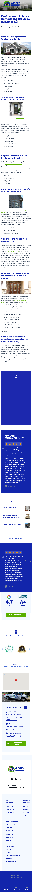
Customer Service (13, 812)
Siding (25, 806)
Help (7, 800)
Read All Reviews (15, 615)
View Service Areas (17, 743)
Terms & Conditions (16, 877)
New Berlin (10, 828)
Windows (26, 803)
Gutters (26, 815)
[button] (16, 680)
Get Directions (11, 720)
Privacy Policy (16, 875)
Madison (9, 834)
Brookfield (10, 825)
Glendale (9, 831)
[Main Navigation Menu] (28, 4)
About (8, 850)
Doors (25, 809)
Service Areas (12, 822)
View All (9, 840)
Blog (8, 853)
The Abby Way (11, 862)
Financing (10, 809)
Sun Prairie (10, 837)
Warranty (10, 806)
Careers (9, 859)
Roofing (26, 812)
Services (26, 800)
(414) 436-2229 (13, 736)
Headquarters (14, 707)
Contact (9, 803)
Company (10, 847)
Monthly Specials (13, 856)
